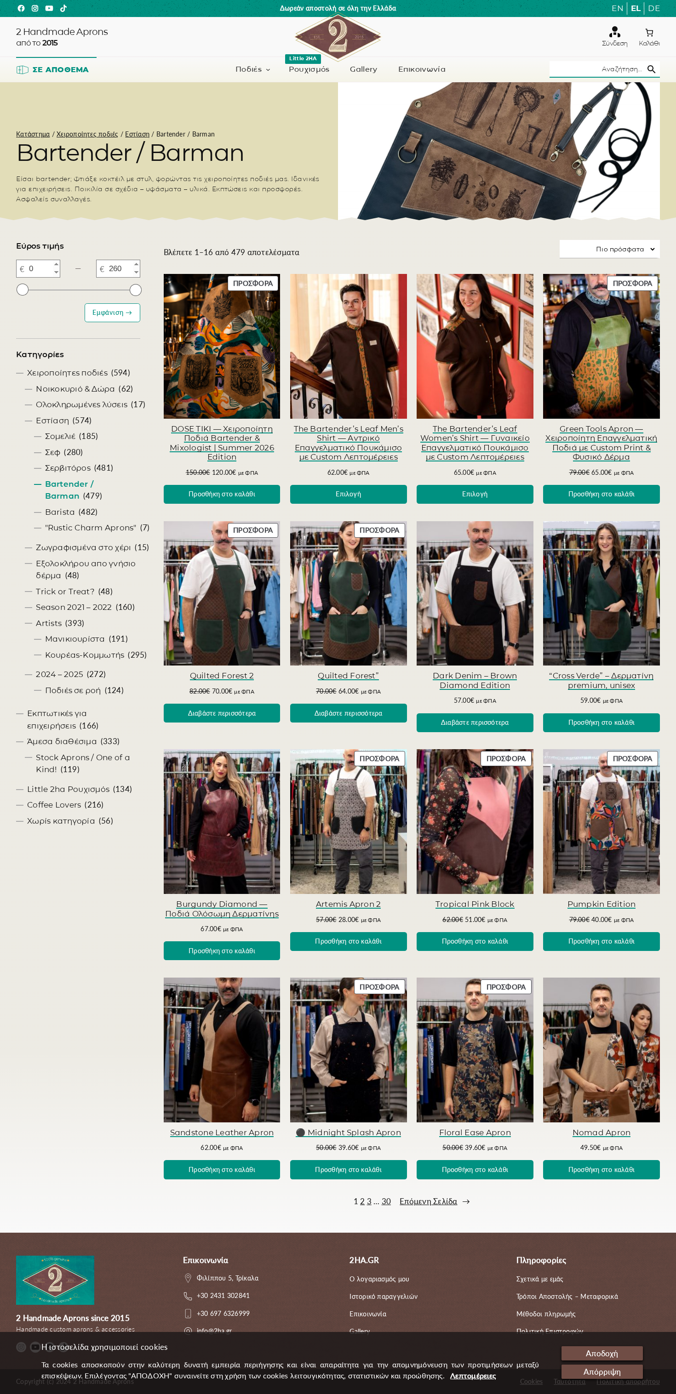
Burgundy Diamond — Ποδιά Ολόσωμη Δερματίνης (222, 908)
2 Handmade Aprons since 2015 (73, 1318)
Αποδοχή (602, 1353)
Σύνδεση (614, 43)
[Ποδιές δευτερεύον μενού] (268, 69)
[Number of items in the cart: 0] (649, 33)
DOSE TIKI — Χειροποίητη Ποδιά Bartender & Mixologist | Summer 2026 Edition (222, 443)
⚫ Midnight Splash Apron (348, 1132)
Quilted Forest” (348, 675)
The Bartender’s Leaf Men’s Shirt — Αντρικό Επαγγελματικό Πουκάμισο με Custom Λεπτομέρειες (348, 443)
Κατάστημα (33, 134)
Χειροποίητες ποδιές (88, 134)
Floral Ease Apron (475, 1132)
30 (386, 1201)
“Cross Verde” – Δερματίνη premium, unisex (601, 680)
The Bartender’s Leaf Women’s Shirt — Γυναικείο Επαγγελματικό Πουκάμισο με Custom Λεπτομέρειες (475, 443)
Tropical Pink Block (475, 904)
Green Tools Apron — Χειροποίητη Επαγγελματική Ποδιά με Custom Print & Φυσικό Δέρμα (601, 443)
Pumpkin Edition (601, 904)
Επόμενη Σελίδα (435, 1201)
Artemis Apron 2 (348, 904)
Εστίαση (137, 134)
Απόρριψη (602, 1372)
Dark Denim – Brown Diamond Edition (475, 680)
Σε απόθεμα (61, 69)
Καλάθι (649, 43)
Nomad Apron (602, 1132)
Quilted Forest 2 (222, 675)
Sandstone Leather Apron (222, 1132)
